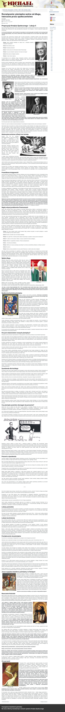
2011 (51, 53)
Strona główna (53, 27)
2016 (51, 46)
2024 (51, 34)
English (53, 18)
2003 (52, 64)
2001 (51, 67)
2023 (51, 36)
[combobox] (56, 10)
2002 (51, 66)
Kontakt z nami (53, 28)
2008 (52, 57)
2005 (52, 61)
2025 (51, 33)
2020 (51, 40)
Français (53, 17)
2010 (51, 54)
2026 (51, 31)
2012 (51, 51)
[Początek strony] (63, 710)
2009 (52, 56)
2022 (51, 37)
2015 (51, 47)
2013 (51, 50)
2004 (52, 63)
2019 (51, 41)
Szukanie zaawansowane (54, 11)
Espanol (53, 20)
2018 (51, 43)
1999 (51, 70)
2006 (52, 60)
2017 (51, 44)
